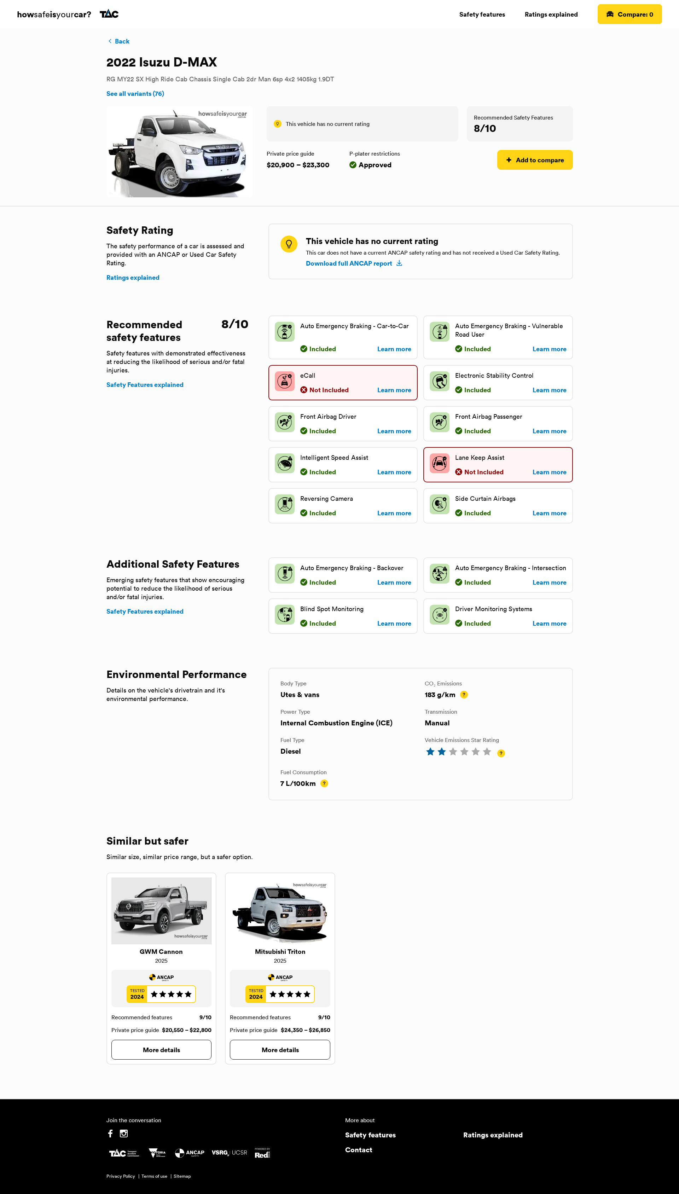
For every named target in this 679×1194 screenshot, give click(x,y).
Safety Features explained (145, 384)
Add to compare (540, 159)
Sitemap (182, 1176)
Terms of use (154, 1176)
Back (122, 41)
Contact (358, 1149)
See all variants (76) (135, 93)
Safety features (482, 14)
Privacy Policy (120, 1176)
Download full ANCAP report (349, 263)
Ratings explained (551, 14)
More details (161, 1049)
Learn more (394, 348)
